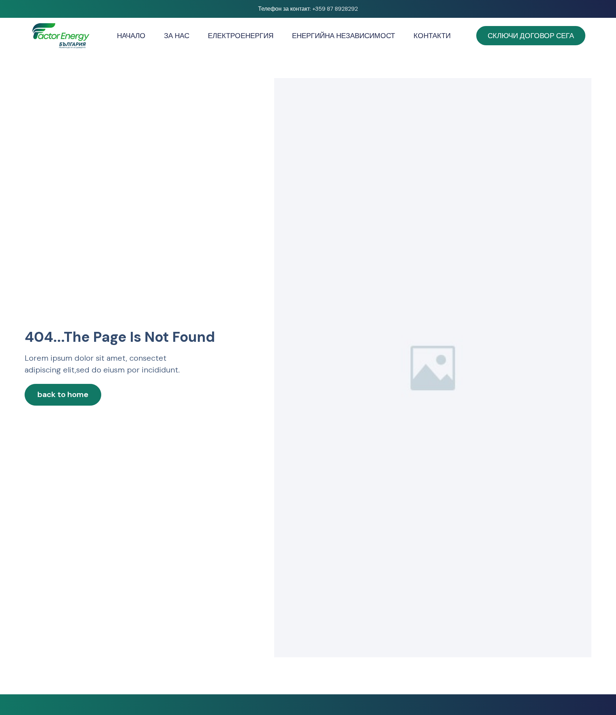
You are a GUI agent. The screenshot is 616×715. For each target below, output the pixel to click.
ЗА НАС (176, 35)
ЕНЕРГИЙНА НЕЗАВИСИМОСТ (343, 35)
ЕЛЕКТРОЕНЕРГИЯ (240, 35)
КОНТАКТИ (432, 35)
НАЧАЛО (131, 35)
